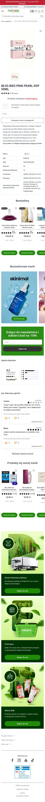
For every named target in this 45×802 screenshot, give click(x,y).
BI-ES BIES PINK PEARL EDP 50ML (26, 21)
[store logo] (13, 11)
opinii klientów (10, 373)
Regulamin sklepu (22, 789)
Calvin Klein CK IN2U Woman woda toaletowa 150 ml (27, 226)
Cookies (22, 793)
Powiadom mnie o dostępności (22, 120)
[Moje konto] (39, 11)
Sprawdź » (22, 3)
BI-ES (26, 154)
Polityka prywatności (22, 785)
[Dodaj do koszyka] (9, 252)
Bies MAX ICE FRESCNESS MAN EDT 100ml (9, 489)
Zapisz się (22, 349)
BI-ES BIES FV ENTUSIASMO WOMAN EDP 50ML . (27, 489)
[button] (7, 418)
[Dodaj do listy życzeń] (41, 31)
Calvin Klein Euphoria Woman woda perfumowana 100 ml (9, 226)
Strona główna (6, 21)
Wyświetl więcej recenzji (22, 453)
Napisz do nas (22, 591)
